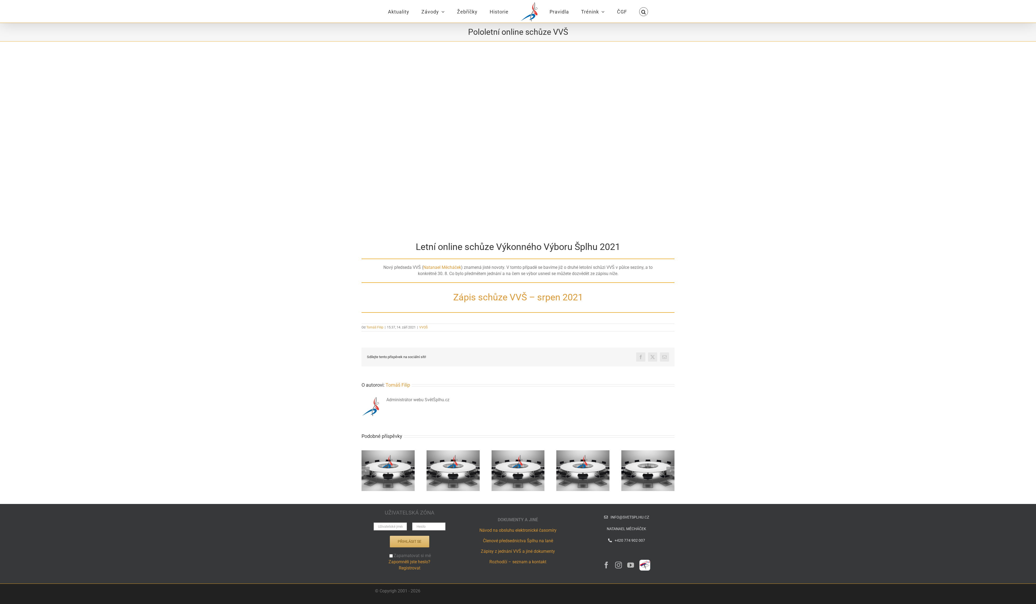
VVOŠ (423, 327)
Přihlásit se (409, 541)
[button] (618, 11)
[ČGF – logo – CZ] (644, 561)
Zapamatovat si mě (412, 555)
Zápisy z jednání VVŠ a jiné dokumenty (518, 551)
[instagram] (618, 565)
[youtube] (630, 565)
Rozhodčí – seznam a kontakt (517, 561)
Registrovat (409, 568)
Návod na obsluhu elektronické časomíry (518, 530)
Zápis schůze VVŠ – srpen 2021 (518, 297)
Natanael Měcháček (442, 267)
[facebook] (606, 565)
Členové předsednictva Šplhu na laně (518, 540)
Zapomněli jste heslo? (409, 561)
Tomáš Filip (374, 327)
